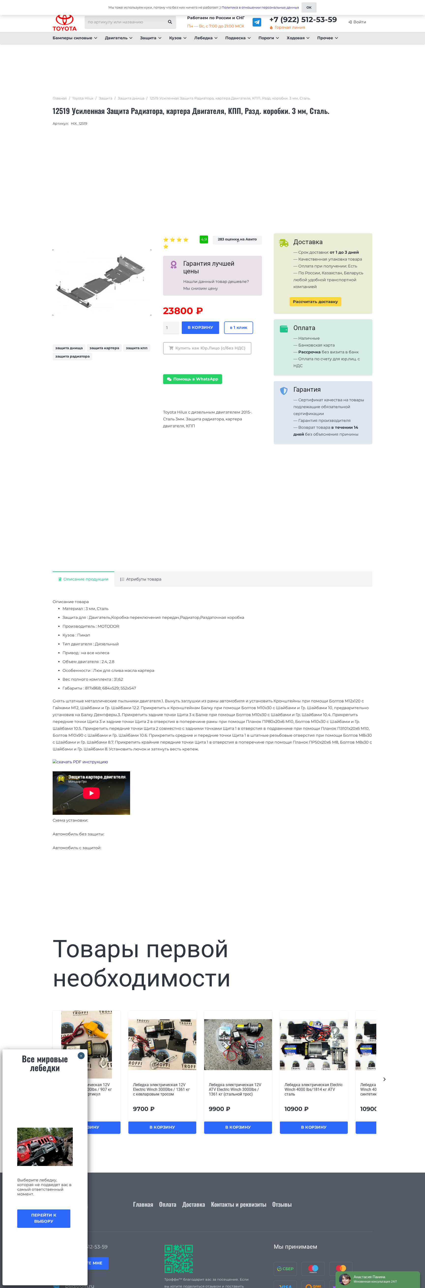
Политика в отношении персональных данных (260, 7)
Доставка (193, 1204)
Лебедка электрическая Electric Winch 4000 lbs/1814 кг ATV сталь (238, 1089)
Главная (60, 98)
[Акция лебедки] (45, 1147)
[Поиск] (170, 22)
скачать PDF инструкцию (82, 762)
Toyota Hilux (82, 98)
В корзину (200, 327)
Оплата (167, 1204)
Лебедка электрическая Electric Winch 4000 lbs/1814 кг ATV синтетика (314, 1089)
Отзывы (282, 1204)
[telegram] (257, 22)
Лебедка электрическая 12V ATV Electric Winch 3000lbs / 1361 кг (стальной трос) (159, 1089)
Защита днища (131, 98)
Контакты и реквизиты (238, 1204)
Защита (105, 98)
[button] (94, 38)
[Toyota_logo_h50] (65, 22)
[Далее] (384, 1079)
